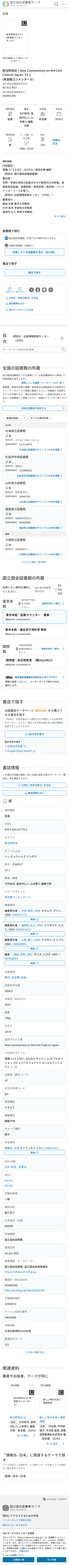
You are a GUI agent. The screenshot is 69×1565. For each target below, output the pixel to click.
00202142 (23, 929)
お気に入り (10, 291)
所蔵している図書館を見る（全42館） (34, 252)
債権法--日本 (12, 1148)
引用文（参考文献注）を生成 (23, 297)
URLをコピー (20, 291)
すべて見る (59, 216)
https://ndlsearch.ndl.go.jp (21, 1272)
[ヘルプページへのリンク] (18, 60)
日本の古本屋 (15, 746)
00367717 (19, 915)
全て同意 (51, 1559)
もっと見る (22, 1435)
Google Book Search (20, 751)
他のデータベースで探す (21, 309)
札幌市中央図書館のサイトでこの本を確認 (38, 475)
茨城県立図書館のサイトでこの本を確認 (39, 554)
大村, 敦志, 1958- (31, 911)
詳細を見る (56, 141)
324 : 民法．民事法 (15, 1167)
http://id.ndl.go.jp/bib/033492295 (25, 1290)
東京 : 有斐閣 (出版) (16, 977)
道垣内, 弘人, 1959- (32, 925)
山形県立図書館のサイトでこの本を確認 (39, 501)
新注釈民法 (11, 843)
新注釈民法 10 (18, 1417)
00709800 (10, 958)
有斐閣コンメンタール (17, 897)
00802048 (19, 944)
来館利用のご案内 (51, 603)
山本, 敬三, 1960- (31, 940)
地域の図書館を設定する (33, 408)
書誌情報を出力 (17, 303)
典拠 (32, 919)
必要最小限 (18, 1559)
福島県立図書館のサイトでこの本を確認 (39, 527)
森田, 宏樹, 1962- (23, 954)
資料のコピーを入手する (15, 1525)
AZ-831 (9, 1185)
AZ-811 (9, 1180)
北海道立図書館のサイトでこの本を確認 (39, 449)
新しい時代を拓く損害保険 (52, 1419)
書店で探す (34, 272)
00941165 (51, 1148)
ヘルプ (49, 397)
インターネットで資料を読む (17, 1520)
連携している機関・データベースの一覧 (41, 382)
